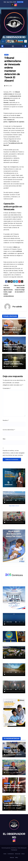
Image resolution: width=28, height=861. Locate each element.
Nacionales (7, 747)
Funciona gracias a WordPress (9, 847)
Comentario (7, 388)
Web (4, 439)
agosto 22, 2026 (10, 754)
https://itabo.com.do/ (14, 505)
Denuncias (17, 853)
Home (5, 853)
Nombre (6, 420)
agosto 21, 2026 (10, 790)
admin (19, 306)
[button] (22, 46)
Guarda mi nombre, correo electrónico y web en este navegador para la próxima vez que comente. (14, 453)
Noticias (12, 857)
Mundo (6, 54)
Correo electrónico (9, 429)
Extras (23, 853)
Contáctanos (11, 853)
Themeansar (14, 850)
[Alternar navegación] (13, 46)
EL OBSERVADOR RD (14, 37)
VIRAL (16, 857)
